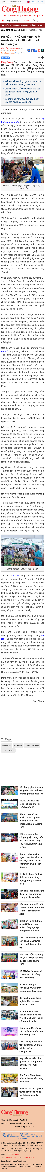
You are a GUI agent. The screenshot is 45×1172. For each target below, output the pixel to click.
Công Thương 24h (20, 25)
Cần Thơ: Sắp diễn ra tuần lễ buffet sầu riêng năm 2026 (31, 1078)
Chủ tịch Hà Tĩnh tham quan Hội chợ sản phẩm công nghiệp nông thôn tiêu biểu (30, 926)
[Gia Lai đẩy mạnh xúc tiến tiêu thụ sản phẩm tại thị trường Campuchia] (9, 1045)
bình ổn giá (6, 746)
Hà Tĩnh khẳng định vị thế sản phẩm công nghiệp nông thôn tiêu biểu (30, 879)
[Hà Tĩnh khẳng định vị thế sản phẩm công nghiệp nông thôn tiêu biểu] (9, 877)
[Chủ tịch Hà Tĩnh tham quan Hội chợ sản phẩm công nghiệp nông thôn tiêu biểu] (9, 924)
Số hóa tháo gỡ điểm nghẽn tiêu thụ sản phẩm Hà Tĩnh (30, 1001)
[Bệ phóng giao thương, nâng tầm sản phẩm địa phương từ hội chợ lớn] (9, 790)
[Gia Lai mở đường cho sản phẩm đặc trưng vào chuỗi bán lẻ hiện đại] (9, 941)
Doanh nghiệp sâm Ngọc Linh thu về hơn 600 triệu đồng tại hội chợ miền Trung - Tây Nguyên (30, 860)
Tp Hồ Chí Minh (8, 750)
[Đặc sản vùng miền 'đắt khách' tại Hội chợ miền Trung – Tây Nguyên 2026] (9, 907)
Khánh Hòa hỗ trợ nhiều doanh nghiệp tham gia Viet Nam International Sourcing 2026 (30, 820)
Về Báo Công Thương (10, 1134)
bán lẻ (16, 575)
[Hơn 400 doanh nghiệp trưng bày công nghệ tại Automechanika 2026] (9, 1092)
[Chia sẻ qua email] (39, 57)
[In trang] (42, 57)
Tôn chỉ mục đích (27, 1136)
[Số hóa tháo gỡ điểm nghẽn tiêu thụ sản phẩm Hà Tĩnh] (9, 1001)
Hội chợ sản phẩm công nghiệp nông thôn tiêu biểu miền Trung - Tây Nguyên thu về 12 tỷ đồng (31, 840)
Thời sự (8, 25)
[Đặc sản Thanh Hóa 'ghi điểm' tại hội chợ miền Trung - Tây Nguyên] (9, 894)
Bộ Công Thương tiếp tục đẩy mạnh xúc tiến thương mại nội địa (22, 100)
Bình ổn (5, 351)
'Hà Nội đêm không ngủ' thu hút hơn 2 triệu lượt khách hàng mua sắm (23, 83)
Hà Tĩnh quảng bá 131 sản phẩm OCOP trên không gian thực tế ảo (30, 987)
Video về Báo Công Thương (31, 1134)
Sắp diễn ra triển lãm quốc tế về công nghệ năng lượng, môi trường (30, 1063)
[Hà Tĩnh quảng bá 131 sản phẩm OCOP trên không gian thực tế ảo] (9, 988)
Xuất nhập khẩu (35, 30)
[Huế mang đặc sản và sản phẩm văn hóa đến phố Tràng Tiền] (9, 1031)
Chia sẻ (6, 58)
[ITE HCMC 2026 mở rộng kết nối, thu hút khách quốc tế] (9, 804)
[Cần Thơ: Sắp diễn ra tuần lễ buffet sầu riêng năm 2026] (9, 1078)
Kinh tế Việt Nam (29, 16)
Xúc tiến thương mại (13, 30)
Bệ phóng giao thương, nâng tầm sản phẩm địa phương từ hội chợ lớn (31, 790)
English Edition (37, 2)
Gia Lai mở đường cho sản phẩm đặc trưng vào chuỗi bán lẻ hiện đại (31, 942)
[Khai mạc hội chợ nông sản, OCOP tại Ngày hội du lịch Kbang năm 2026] (9, 957)
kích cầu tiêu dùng (32, 746)
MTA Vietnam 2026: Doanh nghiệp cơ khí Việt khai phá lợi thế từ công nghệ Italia (31, 1016)
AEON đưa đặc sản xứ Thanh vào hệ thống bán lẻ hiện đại (30, 974)
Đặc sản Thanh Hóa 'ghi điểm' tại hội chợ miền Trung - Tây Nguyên (31, 894)
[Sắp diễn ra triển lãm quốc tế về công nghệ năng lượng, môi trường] (9, 1061)
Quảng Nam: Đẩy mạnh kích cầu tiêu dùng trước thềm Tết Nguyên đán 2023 (22, 92)
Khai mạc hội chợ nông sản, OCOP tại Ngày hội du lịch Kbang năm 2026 (31, 959)
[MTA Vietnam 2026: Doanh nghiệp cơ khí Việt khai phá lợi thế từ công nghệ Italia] (9, 1015)
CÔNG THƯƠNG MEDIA (10, 16)
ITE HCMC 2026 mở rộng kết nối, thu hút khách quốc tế (29, 804)
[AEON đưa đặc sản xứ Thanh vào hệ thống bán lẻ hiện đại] (9, 974)
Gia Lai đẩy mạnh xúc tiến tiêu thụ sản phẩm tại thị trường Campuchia (30, 1046)
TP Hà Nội (18, 746)
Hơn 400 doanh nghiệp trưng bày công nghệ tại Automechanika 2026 (31, 1093)
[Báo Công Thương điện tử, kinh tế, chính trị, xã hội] (20, 8)
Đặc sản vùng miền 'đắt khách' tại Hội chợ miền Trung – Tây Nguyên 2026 (31, 909)
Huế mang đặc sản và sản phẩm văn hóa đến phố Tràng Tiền (31, 1031)
